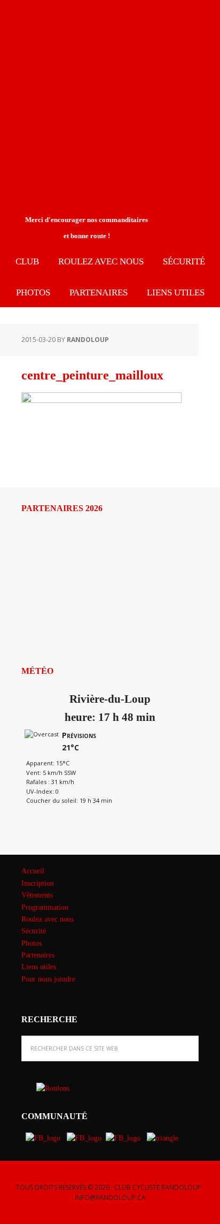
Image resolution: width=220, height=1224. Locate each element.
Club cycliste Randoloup (88, 36)
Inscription (37, 883)
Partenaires (37, 955)
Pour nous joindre (48, 979)
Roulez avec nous (47, 919)
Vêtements (37, 895)
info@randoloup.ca (110, 1197)
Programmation (44, 907)
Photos (31, 943)
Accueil (32, 871)
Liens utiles (38, 967)
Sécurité (33, 931)
